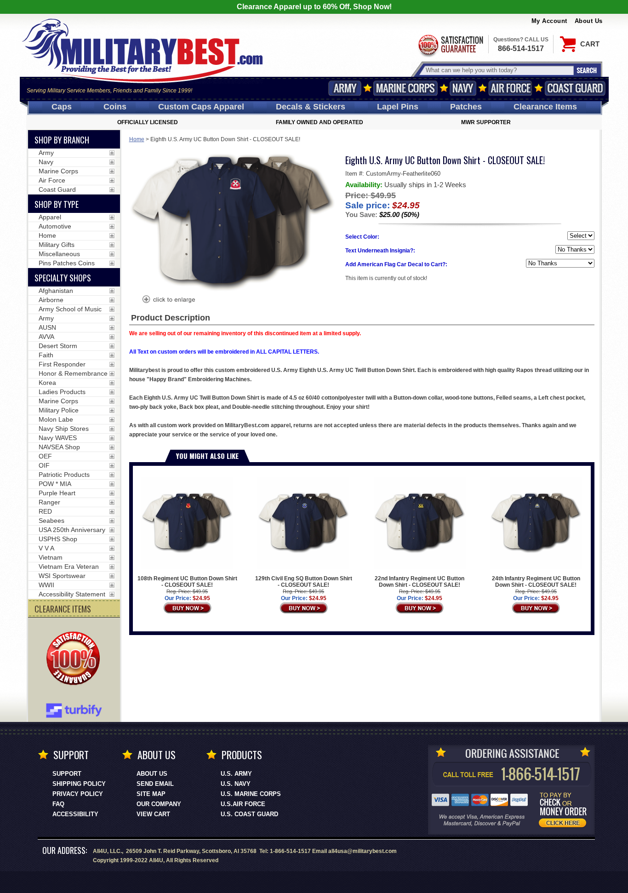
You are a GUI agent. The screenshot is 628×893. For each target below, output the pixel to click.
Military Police (59, 410)
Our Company (159, 804)
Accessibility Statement (72, 594)
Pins (397, 106)
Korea (47, 382)
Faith (46, 355)
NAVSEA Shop (59, 447)
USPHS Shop (58, 539)
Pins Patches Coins (67, 263)
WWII (46, 585)
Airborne (51, 299)
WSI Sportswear (62, 575)
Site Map (151, 793)
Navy (463, 88)
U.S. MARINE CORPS (251, 793)
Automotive (55, 226)
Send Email (155, 783)
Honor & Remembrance (73, 373)
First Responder (62, 364)
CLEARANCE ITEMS (62, 609)
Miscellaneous (59, 254)
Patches (466, 106)
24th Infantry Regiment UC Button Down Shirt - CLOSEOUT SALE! (536, 581)
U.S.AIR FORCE (243, 804)
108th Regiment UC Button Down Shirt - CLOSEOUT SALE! (187, 581)
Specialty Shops (62, 278)
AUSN (47, 327)
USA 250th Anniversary (72, 529)
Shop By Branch (61, 140)
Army (344, 88)
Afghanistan (56, 290)
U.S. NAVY (236, 783)
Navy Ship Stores (64, 428)
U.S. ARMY (236, 773)
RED (45, 511)
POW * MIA (55, 483)
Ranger (49, 502)
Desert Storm (58, 345)
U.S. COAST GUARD (249, 814)
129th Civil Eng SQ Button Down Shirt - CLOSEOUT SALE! (303, 581)
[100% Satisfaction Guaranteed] (75, 659)
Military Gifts (56, 244)
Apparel (50, 217)
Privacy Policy (77, 793)
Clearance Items (545, 106)
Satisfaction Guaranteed (450, 44)
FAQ (58, 804)
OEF (45, 456)
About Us (589, 20)
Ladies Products (62, 391)
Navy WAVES (58, 437)
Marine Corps (405, 88)
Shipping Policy (79, 783)
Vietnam (51, 557)
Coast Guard (575, 88)
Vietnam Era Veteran (69, 566)
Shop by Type (56, 204)
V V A (46, 548)
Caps (61, 106)
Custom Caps (201, 106)
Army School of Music (70, 309)
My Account (549, 20)
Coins (114, 106)
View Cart (153, 814)
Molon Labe (56, 419)
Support (66, 773)
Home (136, 139)
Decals (310, 106)
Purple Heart (57, 493)
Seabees (51, 520)
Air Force (510, 88)
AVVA (46, 336)
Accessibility (75, 814)
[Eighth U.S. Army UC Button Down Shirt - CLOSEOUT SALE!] (168, 300)
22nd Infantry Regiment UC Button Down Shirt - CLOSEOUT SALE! (419, 581)
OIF (44, 465)
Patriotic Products (64, 474)
